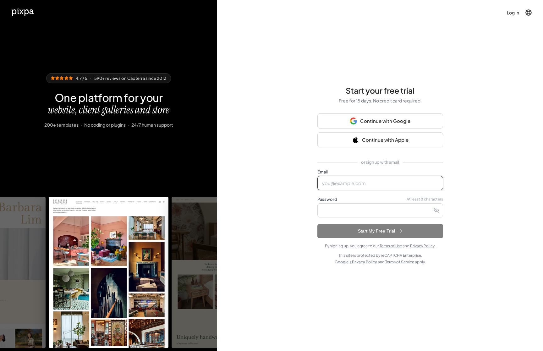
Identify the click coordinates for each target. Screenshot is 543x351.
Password (327, 199)
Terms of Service (399, 262)
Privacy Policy (422, 246)
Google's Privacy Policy (356, 262)
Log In (513, 12)
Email (322, 171)
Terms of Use (391, 246)
